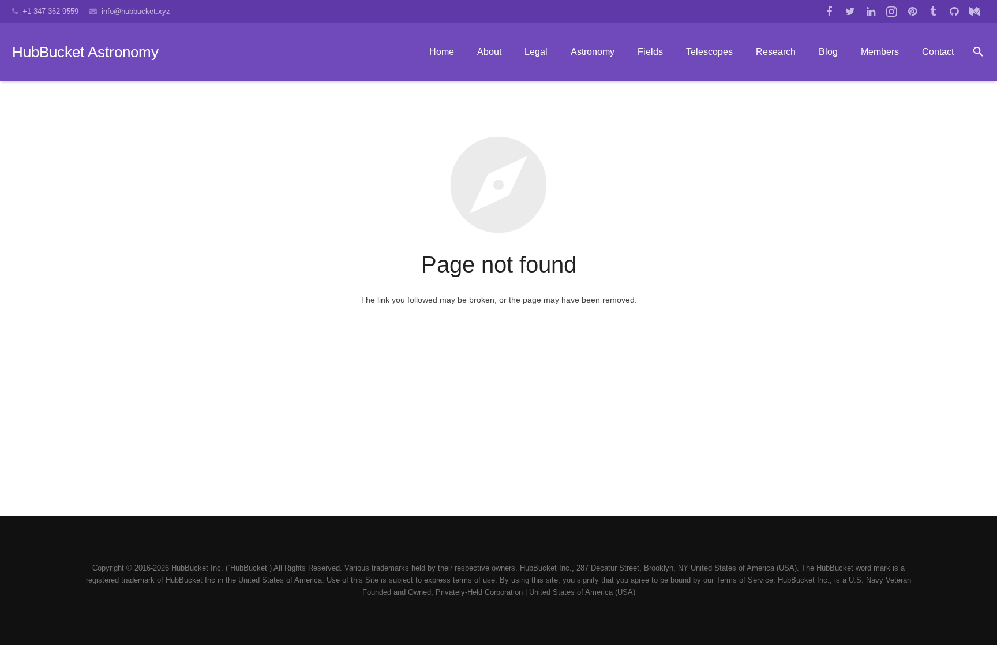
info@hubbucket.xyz (136, 11)
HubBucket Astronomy (85, 52)
